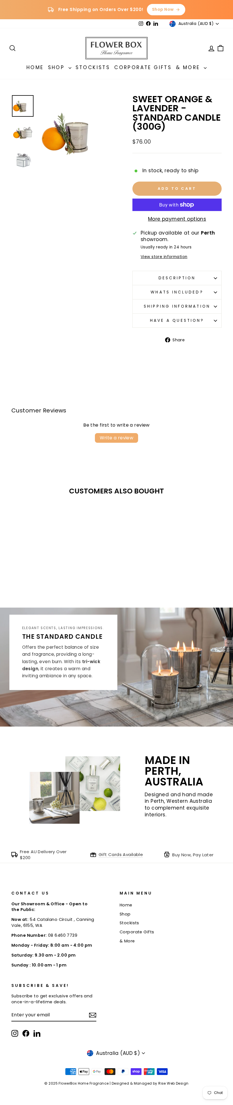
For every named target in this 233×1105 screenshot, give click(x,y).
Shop (57, 67)
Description (177, 278)
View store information (164, 256)
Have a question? (177, 320)
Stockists (93, 67)
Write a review (117, 438)
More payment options (177, 219)
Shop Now (163, 9)
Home (35, 67)
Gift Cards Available (121, 854)
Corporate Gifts (143, 67)
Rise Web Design (173, 1083)
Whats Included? (177, 292)
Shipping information (177, 306)
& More (189, 67)
